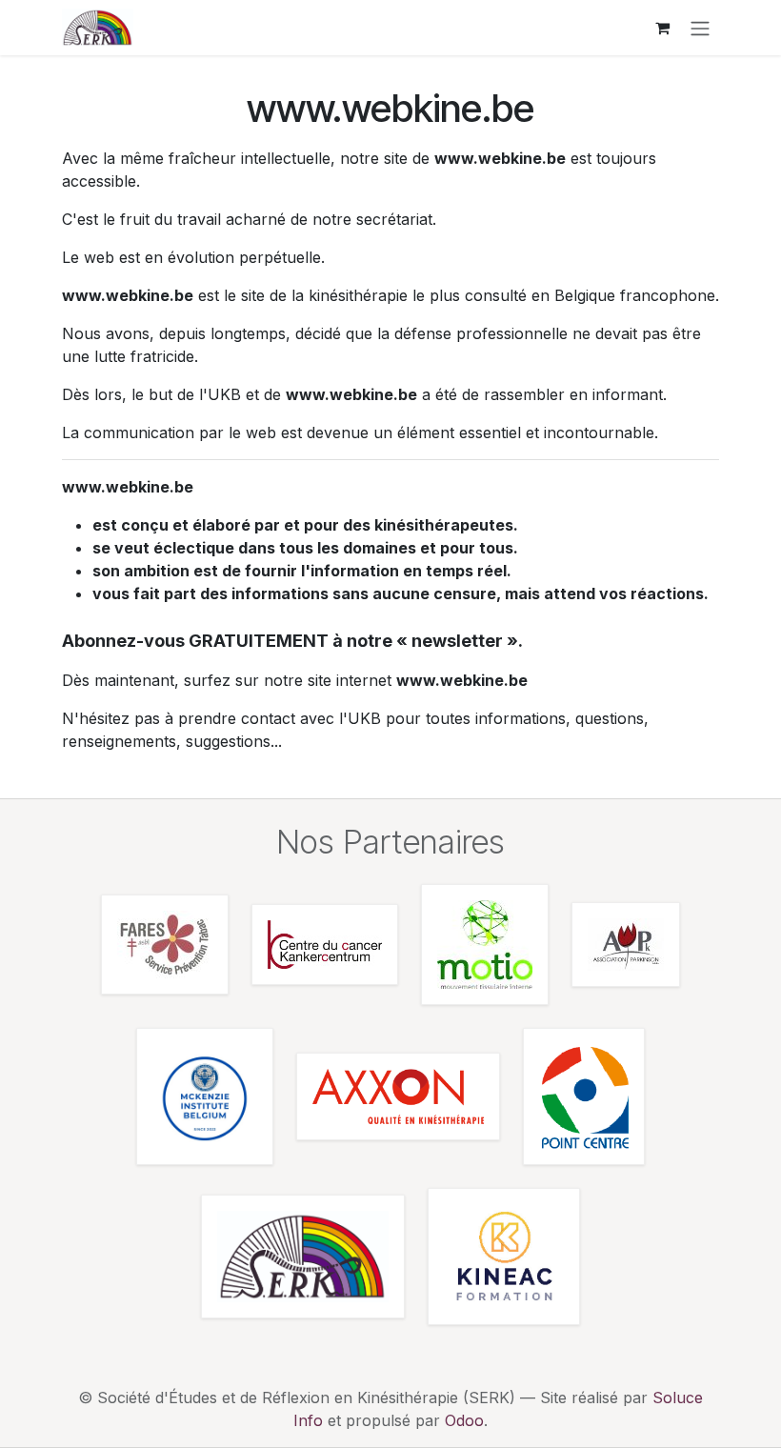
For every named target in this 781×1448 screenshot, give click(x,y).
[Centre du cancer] (324, 944)
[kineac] (504, 1256)
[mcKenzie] (204, 1096)
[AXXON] (398, 1096)
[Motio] (485, 944)
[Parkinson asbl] (625, 944)
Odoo (464, 1420)
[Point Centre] (584, 1096)
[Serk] (303, 1256)
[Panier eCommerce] (662, 28)
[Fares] (165, 945)
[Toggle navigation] (700, 28)
